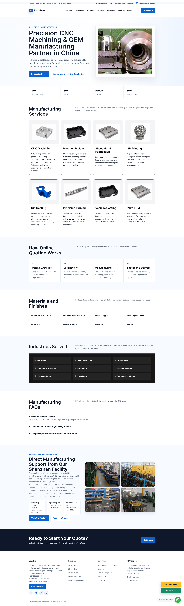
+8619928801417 (128, 3)
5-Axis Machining (74, 576)
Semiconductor (43, 376)
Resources (111, 10)
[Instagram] (36, 593)
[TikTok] (41, 593)
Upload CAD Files (133, 573)
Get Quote (148, 10)
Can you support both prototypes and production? (54, 433)
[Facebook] (31, 593)
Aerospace (40, 360)
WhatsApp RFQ (132, 581)
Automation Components (77, 580)
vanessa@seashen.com (147, 3)
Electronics (81, 368)
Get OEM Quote (171, 584)
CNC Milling (72, 569)
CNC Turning (73, 573)
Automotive (121, 360)
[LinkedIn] (46, 593)
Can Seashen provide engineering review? (51, 426)
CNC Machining (74, 565)
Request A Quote (38, 74)
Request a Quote (60, 518)
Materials (90, 10)
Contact (130, 10)
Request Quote (37, 587)
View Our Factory (39, 518)
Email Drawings (133, 577)
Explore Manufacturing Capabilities (68, 74)
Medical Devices (83, 360)
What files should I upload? (43, 416)
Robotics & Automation (46, 368)
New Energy (81, 376)
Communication (123, 368)
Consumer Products (125, 376)
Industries (100, 10)
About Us (121, 10)
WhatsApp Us (171, 590)
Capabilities (79, 10)
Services (68, 10)
